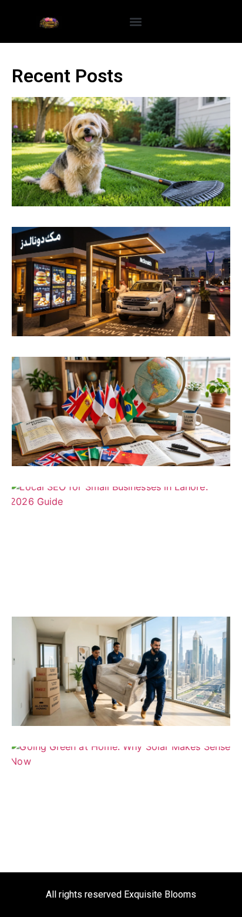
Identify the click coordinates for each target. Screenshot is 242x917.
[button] (136, 21)
